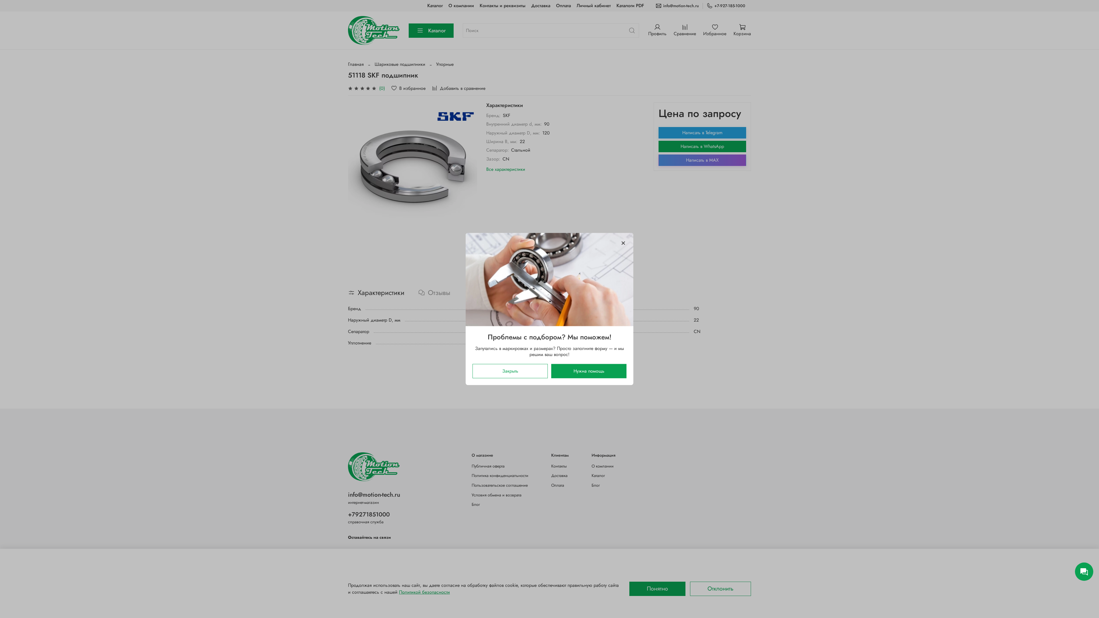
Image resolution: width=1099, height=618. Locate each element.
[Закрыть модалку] (623, 243)
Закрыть (510, 371)
